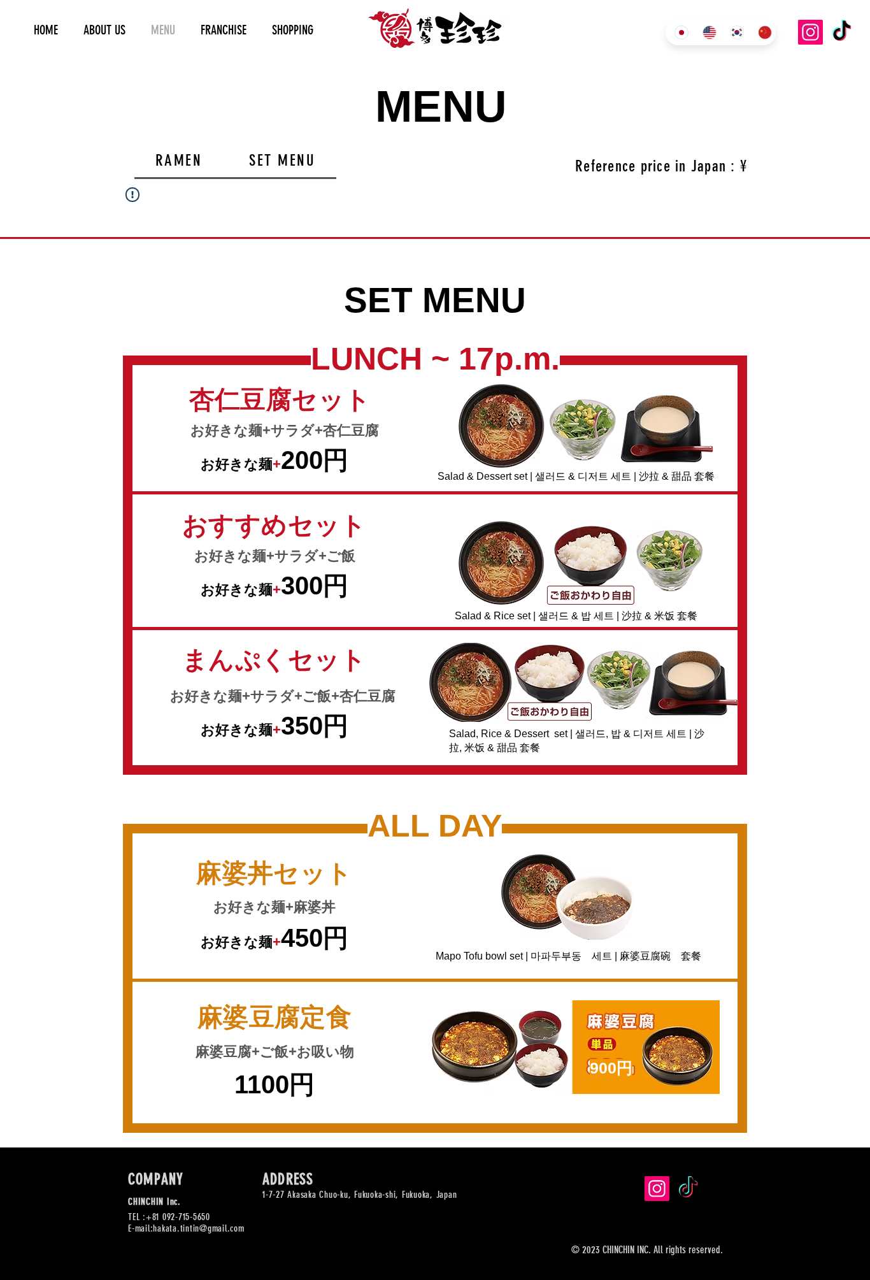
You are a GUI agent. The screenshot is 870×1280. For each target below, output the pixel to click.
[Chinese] (762, 32)
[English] (707, 32)
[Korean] (734, 32)
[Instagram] (810, 32)
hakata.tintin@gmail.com (198, 1228)
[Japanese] (679, 32)
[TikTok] (841, 32)
